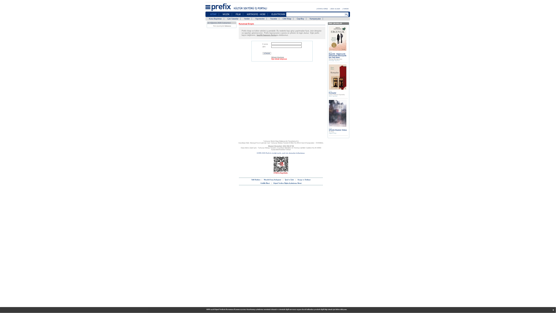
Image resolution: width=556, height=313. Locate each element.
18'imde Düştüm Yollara (338, 130)
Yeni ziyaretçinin (222, 26)
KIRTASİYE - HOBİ (256, 14)
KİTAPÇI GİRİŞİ (322, 9)
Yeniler (247, 19)
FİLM (238, 14)
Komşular (332, 93)
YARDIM (346, 9)
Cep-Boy (300, 19)
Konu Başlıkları (215, 19)
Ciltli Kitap (287, 19)
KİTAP (213, 14)
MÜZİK (226, 14)
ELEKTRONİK (278, 14)
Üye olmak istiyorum (279, 59)
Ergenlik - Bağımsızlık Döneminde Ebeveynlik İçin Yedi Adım (337, 55)
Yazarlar (273, 19)
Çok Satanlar (232, 19)
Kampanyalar (315, 19)
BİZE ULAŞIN (335, 9)
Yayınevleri (260, 19)
